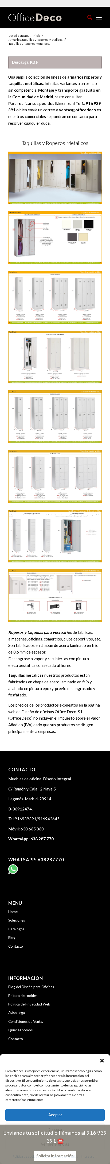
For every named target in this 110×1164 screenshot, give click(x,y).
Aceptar (55, 1115)
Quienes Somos (20, 1030)
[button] (102, 1060)
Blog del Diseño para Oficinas (31, 987)
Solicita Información (55, 1155)
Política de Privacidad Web (29, 1004)
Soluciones (16, 920)
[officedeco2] (45, 17)
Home (13, 912)
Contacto (15, 946)
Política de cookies (22, 995)
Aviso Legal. (17, 1013)
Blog (11, 937)
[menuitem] (87, 17)
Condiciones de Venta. (25, 1021)
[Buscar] (87, 17)
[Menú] (99, 17)
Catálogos (16, 929)
